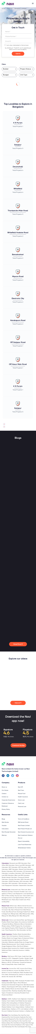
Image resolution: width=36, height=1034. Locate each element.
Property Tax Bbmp (7, 924)
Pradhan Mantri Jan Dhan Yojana (14, 989)
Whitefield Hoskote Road (17, 232)
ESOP (24, 987)
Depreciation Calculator (26, 885)
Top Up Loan (18, 895)
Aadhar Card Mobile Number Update (21, 1001)
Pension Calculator (7, 871)
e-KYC (9, 958)
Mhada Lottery (6, 926)
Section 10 (29, 974)
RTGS (27, 960)
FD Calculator (27, 871)
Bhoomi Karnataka (26, 924)
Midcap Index (15, 914)
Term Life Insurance (12, 936)
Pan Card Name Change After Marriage (22, 1023)
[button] (4, 424)
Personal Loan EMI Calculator (18, 863)
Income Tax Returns (7, 970)
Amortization (27, 926)
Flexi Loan (24, 889)
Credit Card (25, 956)
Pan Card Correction (14, 1017)
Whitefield (18, 189)
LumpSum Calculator (15, 873)
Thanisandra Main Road (18, 211)
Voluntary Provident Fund (21, 993)
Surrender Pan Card (7, 1025)
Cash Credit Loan (28, 895)
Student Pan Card (26, 1027)
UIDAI (9, 999)
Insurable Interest (7, 940)
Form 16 (27, 970)
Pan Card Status (13, 1015)
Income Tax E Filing (25, 968)
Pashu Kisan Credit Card (19, 900)
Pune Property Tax (11, 930)
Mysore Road (17, 276)
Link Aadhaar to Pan (19, 1025)
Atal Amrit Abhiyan (22, 946)
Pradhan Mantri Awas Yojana (10, 922)
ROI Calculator (13, 883)
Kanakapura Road (17, 320)
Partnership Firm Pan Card (12, 1027)
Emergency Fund (6, 898)
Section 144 (5, 976)
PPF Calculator (18, 871)
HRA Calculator (25, 879)
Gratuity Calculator (14, 879)
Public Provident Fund (26, 972)
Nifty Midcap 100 (14, 916)
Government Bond (7, 995)
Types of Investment (7, 993)
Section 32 (12, 976)
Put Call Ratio (19, 908)
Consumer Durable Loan (21, 891)
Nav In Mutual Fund (17, 910)
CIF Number (15, 962)
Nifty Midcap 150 (24, 916)
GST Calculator (26, 873)
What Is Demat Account (25, 906)
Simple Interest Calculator (9, 877)
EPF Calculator (22, 867)
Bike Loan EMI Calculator (22, 875)
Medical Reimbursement (9, 944)
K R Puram (17, 123)
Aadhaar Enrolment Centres (16, 1011)
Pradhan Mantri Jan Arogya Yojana (11, 938)
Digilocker (24, 999)
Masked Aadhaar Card (8, 1007)
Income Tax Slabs (19, 970)
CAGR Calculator (14, 881)
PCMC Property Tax (16, 926)
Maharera (17, 924)
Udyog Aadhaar (20, 1007)
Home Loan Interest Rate (16, 920)
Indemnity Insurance (18, 950)
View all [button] (17, 703)
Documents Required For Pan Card (12, 1019)
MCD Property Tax (20, 928)
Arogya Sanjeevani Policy (9, 946)
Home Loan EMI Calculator (23, 865)
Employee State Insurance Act (10, 948)
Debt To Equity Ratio (7, 964)
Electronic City (18, 298)
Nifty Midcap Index (24, 914)
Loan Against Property (8, 928)
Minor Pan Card (9, 1021)
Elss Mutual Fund (11, 912)
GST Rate (19, 976)
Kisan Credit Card (19, 964)
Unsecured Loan (16, 889)
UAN (16, 981)
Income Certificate (13, 972)
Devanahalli (18, 167)
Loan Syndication (28, 893)
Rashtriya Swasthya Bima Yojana (21, 991)
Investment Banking (18, 960)
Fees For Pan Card (19, 1021)
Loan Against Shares (18, 898)
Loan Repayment (17, 893)
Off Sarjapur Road (17, 342)
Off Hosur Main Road (18, 364)
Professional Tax (13, 974)
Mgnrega (11, 981)
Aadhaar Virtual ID (25, 1005)
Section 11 (22, 974)
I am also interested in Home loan (17, 45)
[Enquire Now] (18, 54)
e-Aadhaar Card (29, 1011)
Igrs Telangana (29, 920)
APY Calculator (24, 881)
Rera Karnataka (21, 930)
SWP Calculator (13, 869)
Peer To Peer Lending (8, 895)
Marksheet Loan (6, 900)
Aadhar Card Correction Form (10, 1005)
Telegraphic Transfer (18, 958)
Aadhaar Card (16, 999)
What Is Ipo (13, 906)
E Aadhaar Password (24, 1003)
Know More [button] (17, 644)
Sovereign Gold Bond (8, 908)
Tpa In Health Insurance (23, 944)
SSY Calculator (13, 867)
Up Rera (29, 930)
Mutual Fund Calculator (26, 869)
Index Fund (27, 908)
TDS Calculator (22, 883)
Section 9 (4, 972)
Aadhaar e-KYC (15, 1009)
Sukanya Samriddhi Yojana (9, 983)
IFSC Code (18, 956)
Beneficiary (9, 960)
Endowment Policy (27, 938)
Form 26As (5, 974)
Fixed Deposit (11, 987)
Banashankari (18, 254)
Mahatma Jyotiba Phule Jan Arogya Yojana (21, 942)
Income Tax (12, 968)
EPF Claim (19, 987)
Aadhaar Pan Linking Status (10, 1003)
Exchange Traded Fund (23, 912)
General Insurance (24, 936)
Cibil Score (11, 956)
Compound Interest (25, 962)
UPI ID (9, 962)
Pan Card (21, 1015)
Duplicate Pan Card (25, 1017)
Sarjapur (17, 145)
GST (18, 968)
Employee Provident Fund (26, 981)
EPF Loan (28, 898)
